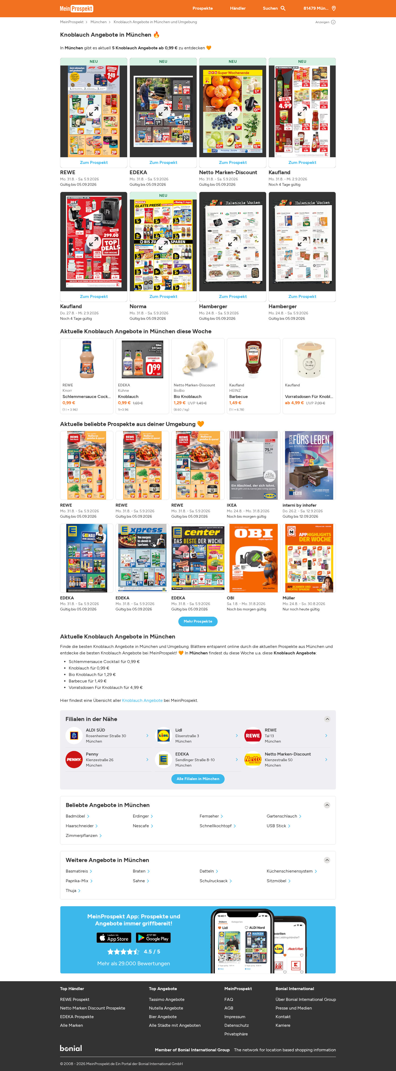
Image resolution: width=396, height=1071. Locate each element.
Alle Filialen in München (198, 779)
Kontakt (283, 1016)
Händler (238, 8)
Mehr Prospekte (198, 621)
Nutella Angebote (166, 1008)
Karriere (283, 1025)
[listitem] (86, 376)
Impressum (234, 1016)
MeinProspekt (72, 22)
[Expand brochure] (94, 111)
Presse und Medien (294, 1008)
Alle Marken (71, 1025)
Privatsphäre (236, 1033)
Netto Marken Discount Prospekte (92, 1008)
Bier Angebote (163, 1016)
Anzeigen (322, 22)
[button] (93, 122)
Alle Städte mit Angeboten (175, 1025)
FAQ (228, 999)
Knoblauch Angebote (142, 700)
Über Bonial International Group (306, 999)
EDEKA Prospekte (77, 1016)
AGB (228, 1008)
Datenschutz (236, 1025)
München (99, 22)
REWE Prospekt (74, 999)
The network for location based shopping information (285, 1049)
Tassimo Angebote (167, 999)
